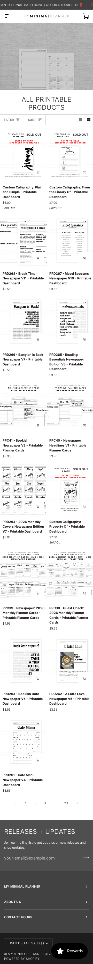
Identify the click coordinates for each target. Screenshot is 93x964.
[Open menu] (12, 16)
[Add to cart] (38, 172)
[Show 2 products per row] (89, 120)
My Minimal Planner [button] (22, 886)
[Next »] (77, 803)
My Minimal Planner (25, 954)
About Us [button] (12, 902)
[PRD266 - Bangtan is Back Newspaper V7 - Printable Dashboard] (23, 322)
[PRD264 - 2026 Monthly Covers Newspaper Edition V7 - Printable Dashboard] (23, 489)
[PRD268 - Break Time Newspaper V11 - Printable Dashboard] (23, 241)
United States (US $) (26, 943)
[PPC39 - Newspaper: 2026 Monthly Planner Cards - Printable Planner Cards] (23, 575)
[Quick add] (38, 258)
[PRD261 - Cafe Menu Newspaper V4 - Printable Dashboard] (23, 743)
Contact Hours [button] (18, 917)
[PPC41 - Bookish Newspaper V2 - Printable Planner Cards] (23, 408)
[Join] (84, 857)
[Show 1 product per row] (80, 120)
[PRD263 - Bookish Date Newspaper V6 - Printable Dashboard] (23, 661)
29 (66, 803)
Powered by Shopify (22, 959)
